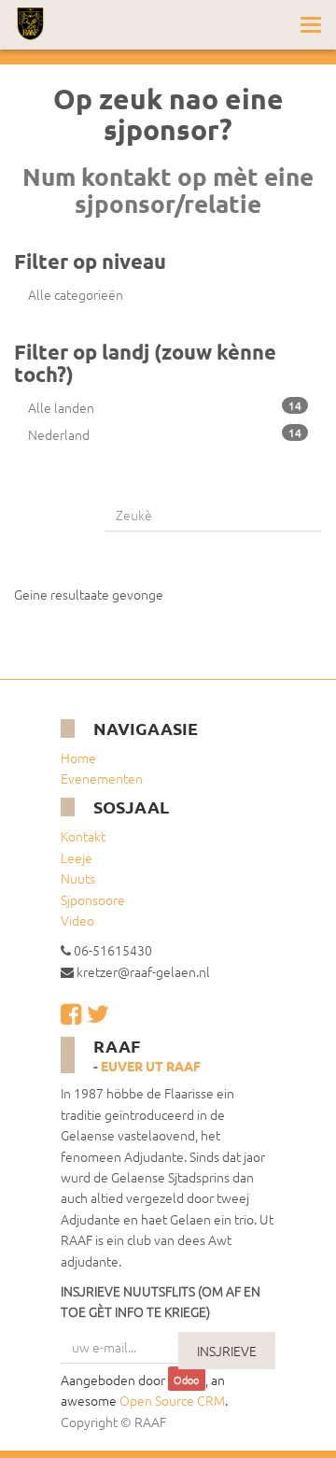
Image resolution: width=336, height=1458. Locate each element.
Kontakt (83, 836)
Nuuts (78, 878)
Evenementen (102, 778)
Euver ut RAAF (151, 1065)
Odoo (186, 1380)
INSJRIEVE (227, 1350)
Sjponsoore (93, 899)
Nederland (164, 434)
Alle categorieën (75, 294)
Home (78, 757)
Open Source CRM (172, 1400)
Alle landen (164, 407)
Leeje (76, 857)
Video (77, 920)
